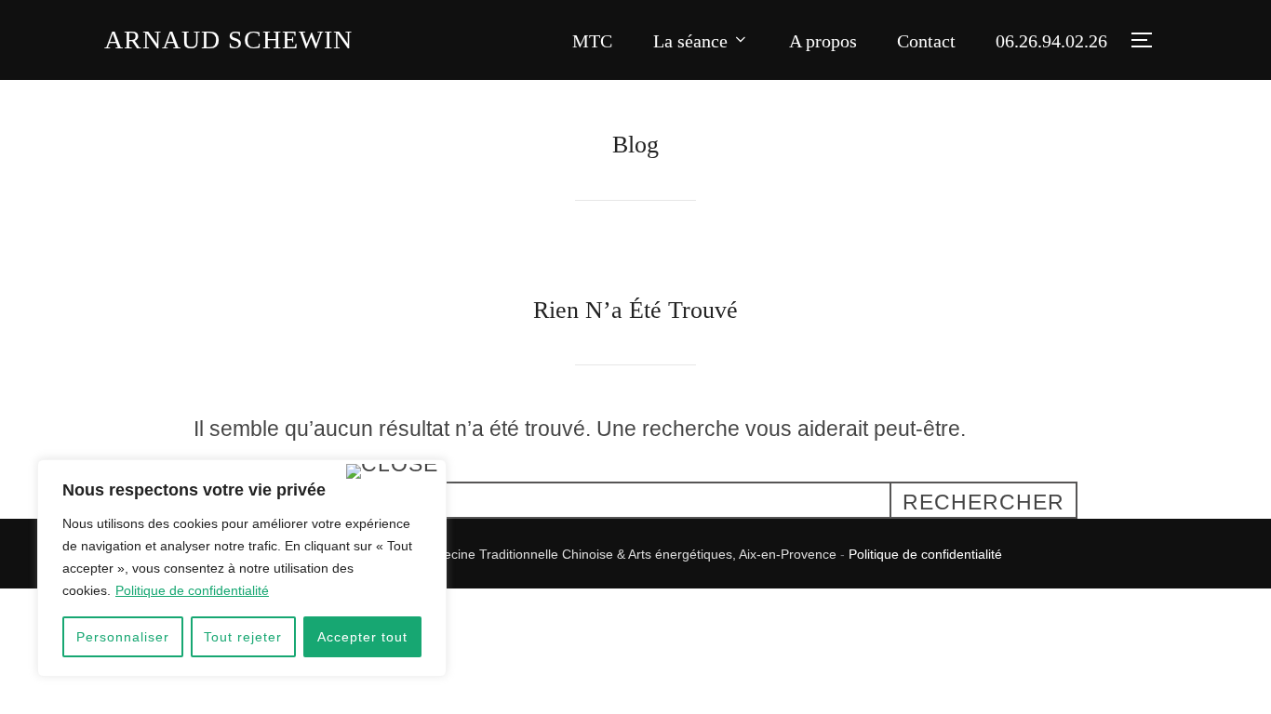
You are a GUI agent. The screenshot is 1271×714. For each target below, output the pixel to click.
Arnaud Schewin (228, 39)
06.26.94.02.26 (1051, 41)
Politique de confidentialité (192, 590)
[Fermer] (392, 471)
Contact (926, 41)
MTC (592, 41)
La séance (690, 41)
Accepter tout (362, 636)
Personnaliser (122, 636)
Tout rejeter (243, 636)
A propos (823, 41)
